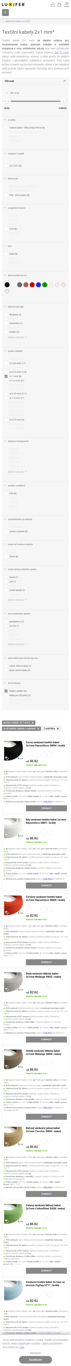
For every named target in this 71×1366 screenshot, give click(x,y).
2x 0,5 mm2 (15, 368)
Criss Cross (15, 639)
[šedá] (19, 284)
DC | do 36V (15, 161)
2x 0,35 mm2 (17, 363)
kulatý (13, 254)
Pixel (12, 630)
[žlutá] (51, 284)
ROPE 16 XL (15, 466)
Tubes (13, 506)
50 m (12, 229)
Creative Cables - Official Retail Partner (26, 128)
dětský (13, 319)
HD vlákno (15, 586)
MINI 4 (13, 449)
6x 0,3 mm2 (15, 424)
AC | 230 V (15, 166)
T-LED (13, 136)
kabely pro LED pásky (19, 695)
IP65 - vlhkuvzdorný (19, 195)
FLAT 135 (14, 462)
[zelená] (44, 284)
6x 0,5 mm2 (15, 428)
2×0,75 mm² (61, 52)
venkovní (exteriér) (18, 531)
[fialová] (7, 291)
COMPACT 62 (16, 453)
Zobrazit (46, 808)
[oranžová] (63, 284)
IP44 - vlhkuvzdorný (19, 191)
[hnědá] (25, 284)
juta (12, 581)
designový (14, 314)
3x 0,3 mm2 (15, 385)
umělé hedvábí (16, 590)
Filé (12, 498)
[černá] (7, 284)
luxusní (13, 327)
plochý (13, 258)
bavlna (13, 577)
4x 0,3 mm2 (15, 407)
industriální (15, 323)
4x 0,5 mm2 (15, 411)
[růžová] (57, 284)
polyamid (14, 594)
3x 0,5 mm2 (15, 389)
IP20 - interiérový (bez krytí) (22, 186)
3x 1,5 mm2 (16, 398)
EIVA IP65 (48, 802)
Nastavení (35, 1353)
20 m (12, 216)
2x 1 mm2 (15, 376)
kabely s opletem (17, 691)
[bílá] (13, 284)
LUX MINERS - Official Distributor (24, 132)
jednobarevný (16, 621)
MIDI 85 (14, 458)
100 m (13, 233)
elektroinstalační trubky (20, 700)
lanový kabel (15, 704)
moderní (14, 332)
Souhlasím (35, 1359)
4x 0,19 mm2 (16, 402)
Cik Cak (13, 626)
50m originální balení (49, 755)
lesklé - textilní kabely (19, 670)
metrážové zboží (43, 755)
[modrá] (38, 284)
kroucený (14, 262)
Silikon (13, 556)
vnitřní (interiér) (17, 527)
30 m (12, 224)
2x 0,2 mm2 (15, 359)
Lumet (13, 502)
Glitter (13, 634)
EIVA (12, 493)
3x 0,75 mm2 (17, 394)
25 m (12, 220)
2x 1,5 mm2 (16, 381)
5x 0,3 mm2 (15, 415)
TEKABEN (15, 141)
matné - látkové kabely (20, 666)
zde (22, 1347)
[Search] (5, 12)
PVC (12, 552)
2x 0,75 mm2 (17, 372)
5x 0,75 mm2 (16, 420)
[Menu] (66, 4)
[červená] (32, 284)
